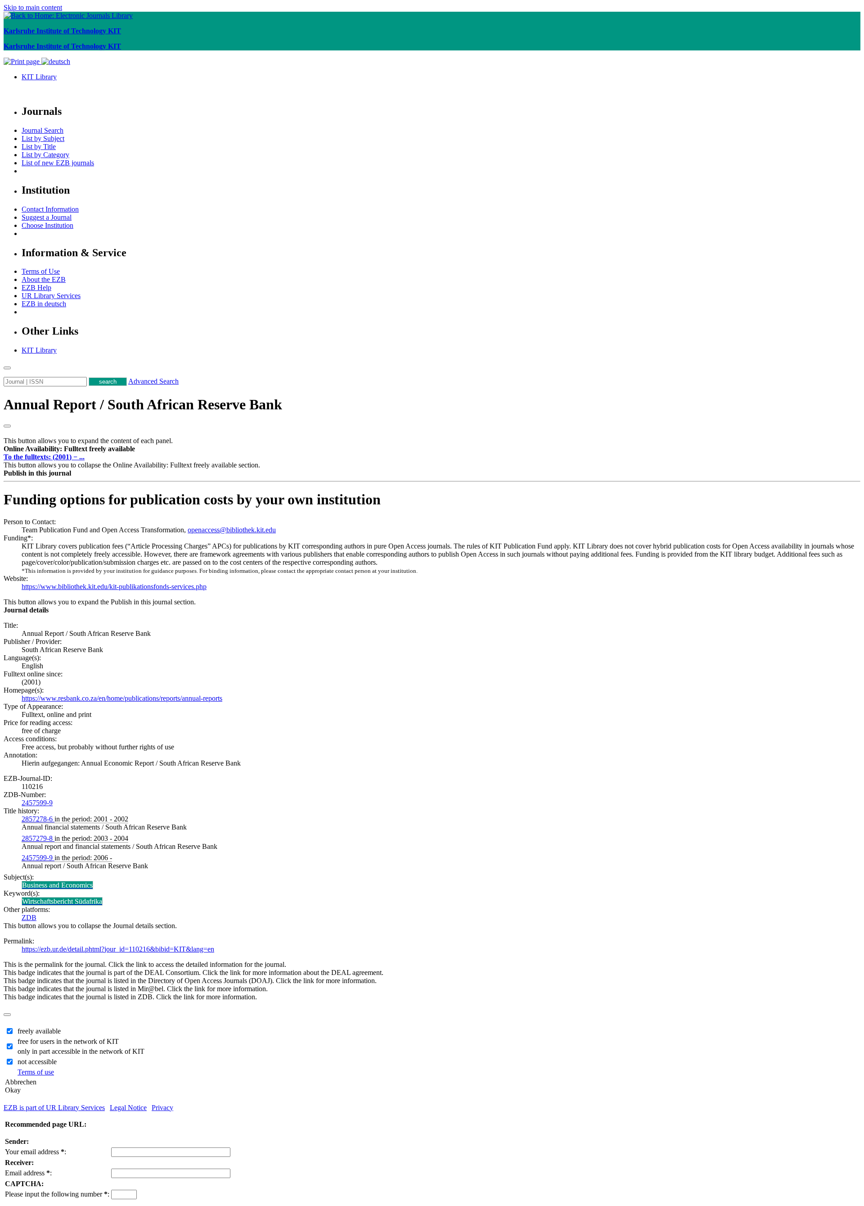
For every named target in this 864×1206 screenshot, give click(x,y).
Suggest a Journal (47, 217)
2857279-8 (38, 838)
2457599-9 (37, 803)
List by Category (45, 155)
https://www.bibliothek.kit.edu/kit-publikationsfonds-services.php (114, 586)
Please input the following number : (57, 1194)
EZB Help (36, 287)
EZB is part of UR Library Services (54, 1107)
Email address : (28, 1173)
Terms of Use (41, 271)
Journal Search (42, 130)
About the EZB (44, 279)
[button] (69, 449)
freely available (39, 1031)
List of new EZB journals (58, 163)
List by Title (39, 146)
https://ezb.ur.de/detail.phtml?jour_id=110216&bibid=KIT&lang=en (118, 949)
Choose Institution (47, 225)
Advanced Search (153, 381)
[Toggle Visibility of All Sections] (7, 426)
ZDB (29, 917)
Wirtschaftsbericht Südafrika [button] (62, 901)
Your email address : (35, 1152)
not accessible (37, 1061)
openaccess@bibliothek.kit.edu (232, 530)
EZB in (44, 304)
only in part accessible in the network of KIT (81, 1051)
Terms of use (36, 1072)
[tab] (432, 449)
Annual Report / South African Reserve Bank (143, 404)
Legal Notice (128, 1107)
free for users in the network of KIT (68, 1041)
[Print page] (22, 61)
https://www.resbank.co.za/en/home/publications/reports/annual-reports (122, 698)
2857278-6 (38, 819)
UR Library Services (51, 295)
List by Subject (43, 138)
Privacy (162, 1107)
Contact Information (50, 209)
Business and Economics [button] (57, 885)
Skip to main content (33, 7)
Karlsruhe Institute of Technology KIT (62, 31)
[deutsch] (55, 61)
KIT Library (39, 77)
